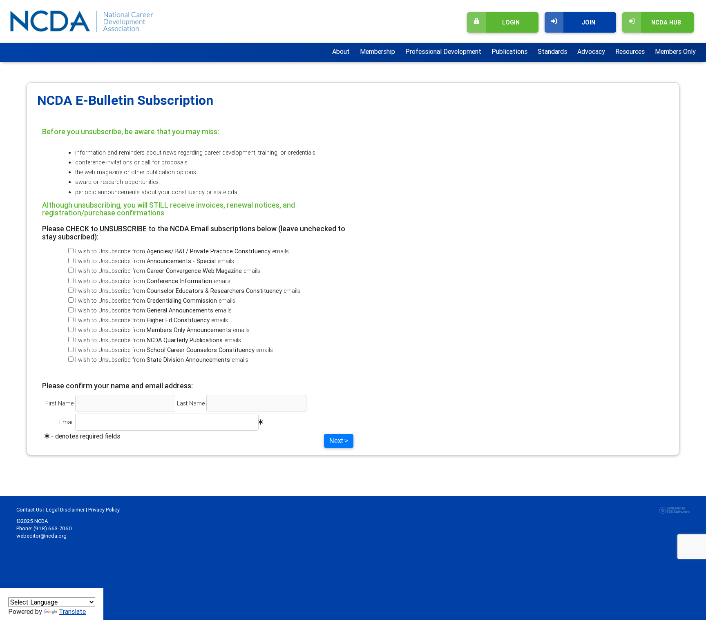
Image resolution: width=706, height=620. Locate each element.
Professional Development (443, 51)
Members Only (675, 51)
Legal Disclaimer (65, 509)
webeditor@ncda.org (41, 535)
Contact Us (29, 509)
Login (511, 22)
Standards (552, 51)
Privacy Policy (104, 509)
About (341, 51)
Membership (377, 51)
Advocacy (591, 51)
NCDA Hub (666, 22)
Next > (338, 440)
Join (588, 22)
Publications (509, 51)
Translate (72, 611)
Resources (630, 51)
